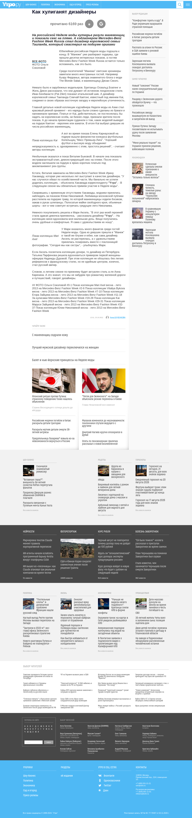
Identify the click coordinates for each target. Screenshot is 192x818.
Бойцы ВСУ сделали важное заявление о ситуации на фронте (76, 691)
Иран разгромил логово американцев (150, 706)
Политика (45, 4)
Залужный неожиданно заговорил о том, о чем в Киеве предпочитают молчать (151, 684)
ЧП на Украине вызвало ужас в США (74, 675)
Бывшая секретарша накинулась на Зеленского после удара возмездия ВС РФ (39, 707)
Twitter (107, 785)
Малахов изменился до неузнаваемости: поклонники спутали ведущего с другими (103, 423)
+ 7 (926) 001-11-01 (143, 792)
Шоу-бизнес (31, 4)
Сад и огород (75, 4)
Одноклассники (112, 780)
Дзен (105, 790)
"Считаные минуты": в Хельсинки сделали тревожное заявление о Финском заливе (40, 700)
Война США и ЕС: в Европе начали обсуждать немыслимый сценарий (149, 700)
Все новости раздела (30, 510)
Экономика (59, 4)
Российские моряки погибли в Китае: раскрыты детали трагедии (51, 422)
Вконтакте (109, 775)
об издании (67, 775)
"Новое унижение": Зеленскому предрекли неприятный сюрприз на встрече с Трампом (149, 692)
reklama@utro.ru (142, 794)
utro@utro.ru (141, 785)
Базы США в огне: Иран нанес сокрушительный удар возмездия (74, 700)
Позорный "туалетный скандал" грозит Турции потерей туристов (113, 691)
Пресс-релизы (92, 4)
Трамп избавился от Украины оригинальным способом (34, 684)
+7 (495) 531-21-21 (143, 783)
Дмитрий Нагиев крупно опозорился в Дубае (102, 434)
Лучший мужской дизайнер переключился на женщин (65, 347)
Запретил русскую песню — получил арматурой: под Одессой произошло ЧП (150, 675)
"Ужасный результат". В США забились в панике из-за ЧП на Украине (76, 684)
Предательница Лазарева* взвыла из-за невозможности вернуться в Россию (53, 440)
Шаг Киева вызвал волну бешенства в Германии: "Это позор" (112, 684)
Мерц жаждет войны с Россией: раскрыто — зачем (114, 707)
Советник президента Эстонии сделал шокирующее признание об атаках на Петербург (38, 676)
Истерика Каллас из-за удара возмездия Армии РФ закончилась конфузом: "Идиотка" (114, 676)
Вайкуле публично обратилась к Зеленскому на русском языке (35, 691)
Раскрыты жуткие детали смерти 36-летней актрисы (51, 431)
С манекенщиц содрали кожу (50, 335)
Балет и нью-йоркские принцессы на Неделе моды (63, 360)
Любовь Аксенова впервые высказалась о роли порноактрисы (114, 700)
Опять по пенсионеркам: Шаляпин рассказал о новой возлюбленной (100, 442)
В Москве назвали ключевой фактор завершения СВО (75, 707)
